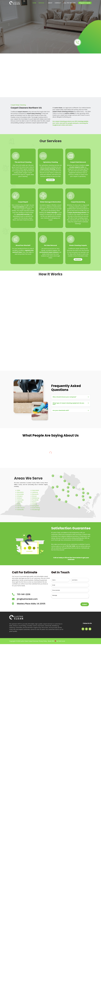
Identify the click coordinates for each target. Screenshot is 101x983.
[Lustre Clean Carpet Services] (14, 3)
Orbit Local (61, 641)
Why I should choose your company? (64, 397)
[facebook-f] (83, 629)
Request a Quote (84, 3)
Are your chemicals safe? (61, 410)
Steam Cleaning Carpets (78, 245)
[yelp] (86, 629)
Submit (84, 604)
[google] (90, 629)
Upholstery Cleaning (50, 162)
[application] (45, 3)
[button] (70, 397)
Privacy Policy (43, 641)
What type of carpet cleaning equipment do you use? (68, 403)
